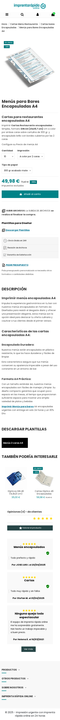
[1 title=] (34, 518)
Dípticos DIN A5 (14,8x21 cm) (16, 492)
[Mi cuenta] (37, 14)
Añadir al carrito (32, 194)
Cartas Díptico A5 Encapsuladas (44, 492)
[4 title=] (47, 518)
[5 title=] (51, 518)
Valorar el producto (30, 528)
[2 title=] (38, 518)
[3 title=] (42, 518)
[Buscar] (22, 14)
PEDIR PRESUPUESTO (16, 265)
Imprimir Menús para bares (18, 406)
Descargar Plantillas (17, 230)
